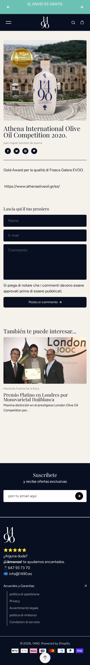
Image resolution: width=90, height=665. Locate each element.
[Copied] (34, 151)
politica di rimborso (23, 615)
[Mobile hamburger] (8, 22)
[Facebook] (7, 151)
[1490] (45, 22)
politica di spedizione (24, 594)
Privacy (14, 601)
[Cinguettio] (16, 151)
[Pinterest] (25, 151)
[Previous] (8, 7)
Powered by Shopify (55, 643)
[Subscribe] (79, 496)
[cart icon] (82, 22)
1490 (36, 643)
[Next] (82, 7)
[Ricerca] (73, 22)
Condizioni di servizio (24, 622)
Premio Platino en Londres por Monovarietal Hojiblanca (35, 397)
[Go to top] (45, 658)
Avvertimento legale (23, 608)
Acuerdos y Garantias (18, 586)
